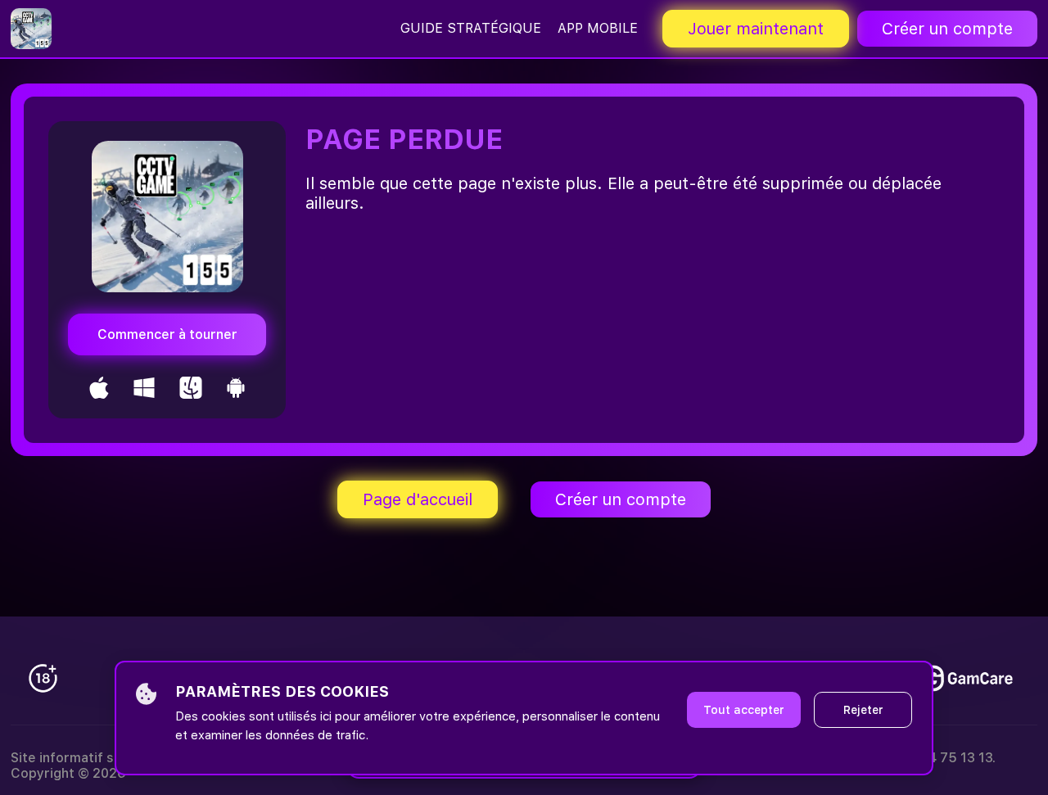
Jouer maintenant (756, 28)
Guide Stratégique (470, 28)
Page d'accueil (417, 499)
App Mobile (598, 28)
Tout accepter (743, 709)
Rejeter (863, 709)
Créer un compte (947, 28)
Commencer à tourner (167, 334)
